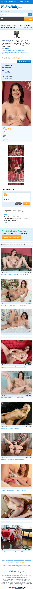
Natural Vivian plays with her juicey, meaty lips (13, 490)
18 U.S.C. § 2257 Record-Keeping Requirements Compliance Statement (16, 566)
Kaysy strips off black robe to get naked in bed (13, 305)
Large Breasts (23, 52)
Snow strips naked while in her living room (12, 459)
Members (17, 562)
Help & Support (9, 560)
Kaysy (14, 25)
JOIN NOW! (28, 19)
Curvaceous (10, 54)
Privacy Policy (28, 560)
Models (9, 25)
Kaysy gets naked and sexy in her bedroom (12, 336)
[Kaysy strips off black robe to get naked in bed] (16, 290)
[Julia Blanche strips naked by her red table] (16, 537)
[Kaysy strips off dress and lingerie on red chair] (16, 352)
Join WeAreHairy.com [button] (11, 237)
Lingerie (16, 52)
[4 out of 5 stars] (20, 58)
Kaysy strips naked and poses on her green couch (14, 274)
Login (18, 204)
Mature (4, 54)
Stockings (5, 52)
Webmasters (10, 562)
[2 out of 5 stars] (16, 58)
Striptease (11, 52)
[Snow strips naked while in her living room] (16, 444)
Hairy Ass (14, 50)
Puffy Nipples (21, 50)
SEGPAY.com (29, 583)
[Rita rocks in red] (16, 506)
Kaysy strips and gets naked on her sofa (12, 397)
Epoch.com (10, 582)
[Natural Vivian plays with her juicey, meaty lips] (16, 475)
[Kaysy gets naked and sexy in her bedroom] (16, 321)
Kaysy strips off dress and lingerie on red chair (13, 367)
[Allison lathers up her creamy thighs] (16, 413)
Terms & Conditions (19, 560)
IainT (8, 48)
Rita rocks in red (5, 521)
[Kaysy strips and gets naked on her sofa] (16, 383)
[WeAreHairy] (16, 571)
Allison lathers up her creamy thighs (11, 428)
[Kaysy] (16, 103)
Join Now (26, 204)
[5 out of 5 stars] (21, 58)
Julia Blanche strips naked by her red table (12, 552)
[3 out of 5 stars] (18, 58)
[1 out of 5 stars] (15, 58)
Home (3, 25)
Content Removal (25, 585)
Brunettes (8, 50)
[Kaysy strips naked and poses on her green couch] (16, 259)
